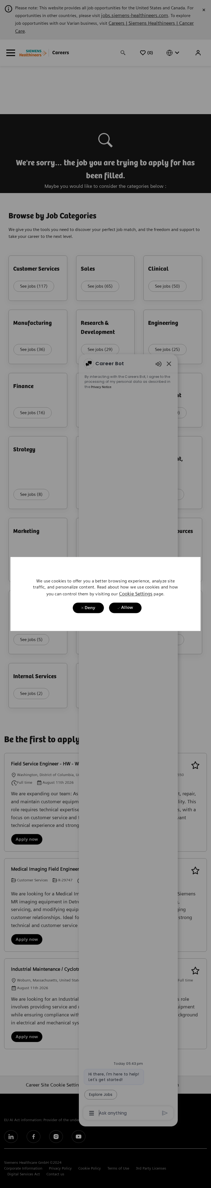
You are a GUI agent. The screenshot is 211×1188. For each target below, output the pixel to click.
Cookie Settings (135, 594)
